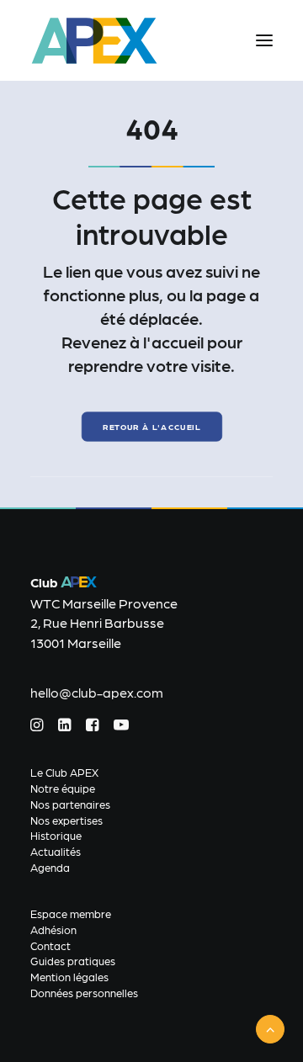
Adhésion (53, 929)
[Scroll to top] (270, 1027)
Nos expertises (66, 820)
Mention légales (69, 976)
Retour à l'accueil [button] (151, 427)
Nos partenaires (70, 804)
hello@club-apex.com (96, 692)
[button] (264, 40)
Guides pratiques (72, 960)
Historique (56, 835)
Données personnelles (84, 992)
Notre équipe (62, 788)
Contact (50, 945)
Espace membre (70, 913)
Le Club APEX (64, 772)
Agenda (50, 867)
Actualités (55, 851)
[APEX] (94, 40)
